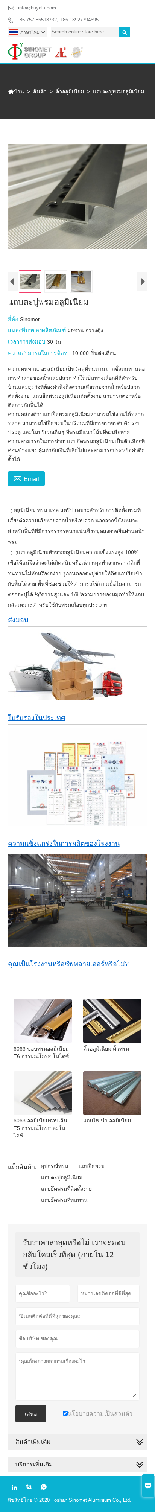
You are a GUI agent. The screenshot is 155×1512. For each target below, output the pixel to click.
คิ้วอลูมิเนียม (70, 91)
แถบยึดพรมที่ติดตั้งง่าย (66, 1189)
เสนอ (31, 1414)
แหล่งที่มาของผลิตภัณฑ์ (37, 330)
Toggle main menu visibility (137, 48)
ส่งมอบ (18, 620)
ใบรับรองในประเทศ (36, 718)
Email (26, 478)
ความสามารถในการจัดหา (40, 353)
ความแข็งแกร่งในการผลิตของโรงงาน (64, 843)
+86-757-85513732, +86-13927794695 (58, 20)
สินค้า (40, 91)
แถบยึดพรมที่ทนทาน (64, 1200)
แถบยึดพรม (92, 1166)
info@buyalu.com (37, 8)
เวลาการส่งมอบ (27, 341)
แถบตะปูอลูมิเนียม (61, 1177)
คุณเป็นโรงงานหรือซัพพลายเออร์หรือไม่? (68, 964)
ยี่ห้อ (14, 319)
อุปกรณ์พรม (54, 1166)
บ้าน (16, 91)
